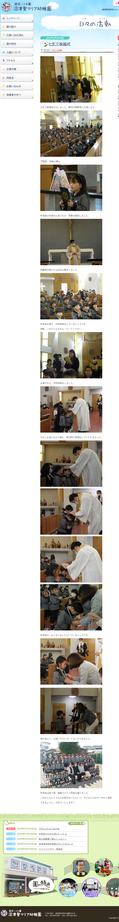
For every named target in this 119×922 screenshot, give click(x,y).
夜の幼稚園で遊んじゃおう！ (53, 839)
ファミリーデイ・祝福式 (51, 849)
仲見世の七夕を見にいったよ (53, 834)
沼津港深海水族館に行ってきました (56, 844)
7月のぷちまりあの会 (49, 828)
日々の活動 (57, 50)
